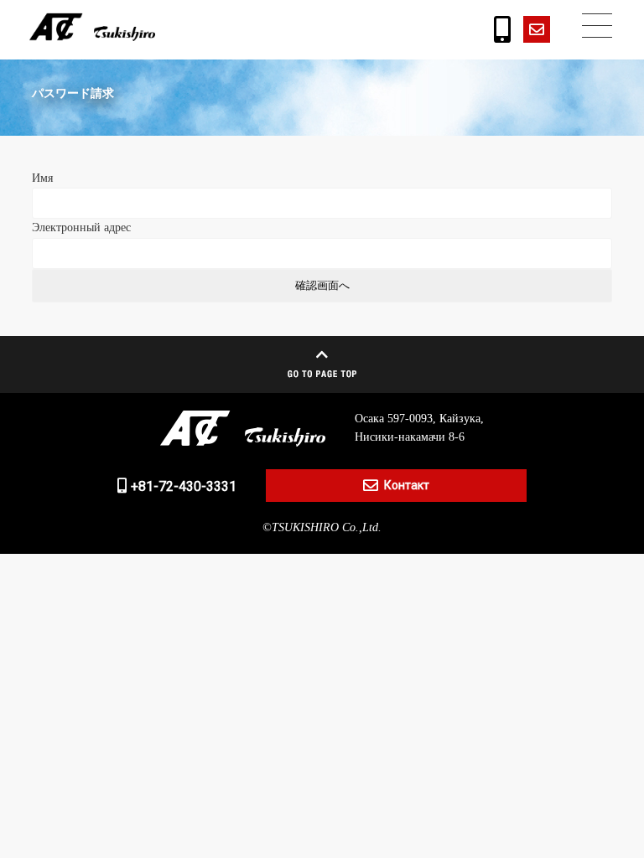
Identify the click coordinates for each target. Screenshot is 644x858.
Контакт (406, 485)
